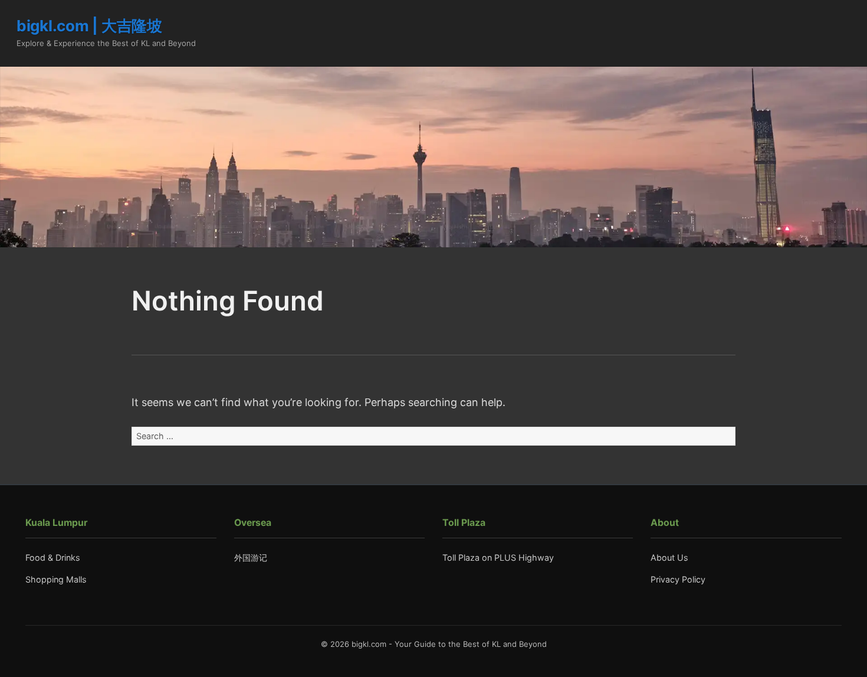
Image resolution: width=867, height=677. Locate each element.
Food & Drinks (52, 557)
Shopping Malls (56, 579)
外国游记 (250, 557)
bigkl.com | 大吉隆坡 (89, 26)
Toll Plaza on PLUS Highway (498, 557)
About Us (669, 557)
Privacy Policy (678, 579)
